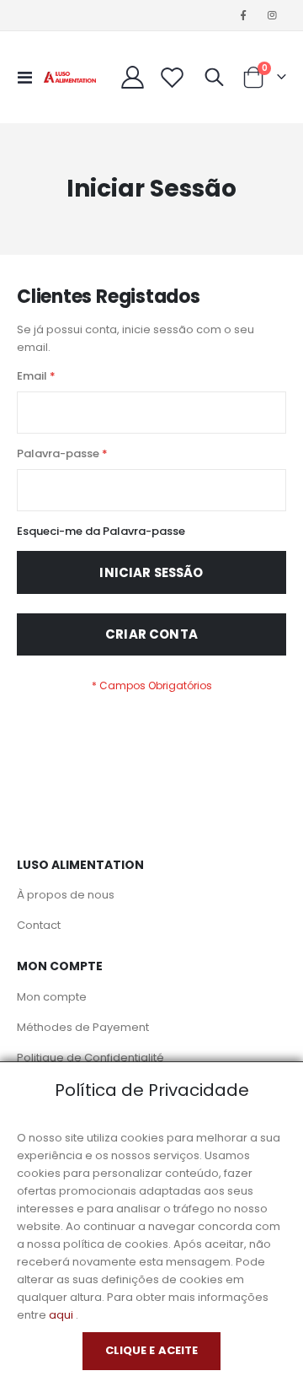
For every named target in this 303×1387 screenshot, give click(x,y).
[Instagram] (272, 15)
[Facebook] (243, 15)
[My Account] (133, 77)
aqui (61, 1315)
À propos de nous (65, 895)
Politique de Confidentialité (90, 1058)
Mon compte (52, 997)
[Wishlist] (172, 77)
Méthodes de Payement (83, 1027)
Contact (39, 925)
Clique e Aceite (152, 1350)
